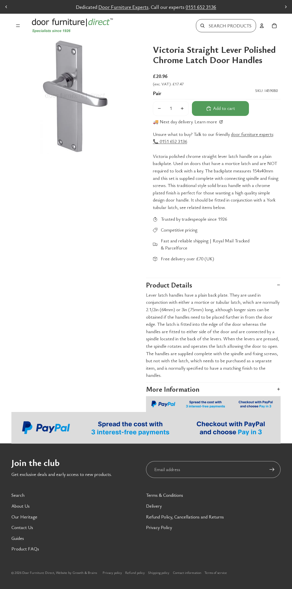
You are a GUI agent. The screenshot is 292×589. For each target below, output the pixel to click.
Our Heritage (24, 517)
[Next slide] (285, 7)
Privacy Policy (159, 527)
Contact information (187, 572)
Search (18, 495)
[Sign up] (272, 470)
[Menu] (18, 25)
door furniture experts (252, 134)
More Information (172, 389)
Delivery (154, 506)
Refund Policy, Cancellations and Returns (185, 517)
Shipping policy (158, 572)
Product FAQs (25, 549)
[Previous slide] (6, 7)
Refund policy (135, 572)
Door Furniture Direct (38, 572)
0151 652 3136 (201, 6)
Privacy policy (112, 572)
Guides (17, 538)
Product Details (169, 285)
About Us (20, 506)
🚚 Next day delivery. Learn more (185, 121)
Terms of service (215, 572)
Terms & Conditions (164, 495)
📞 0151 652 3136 (170, 141)
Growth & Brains (84, 572)
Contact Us (22, 527)
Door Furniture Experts (123, 6)
